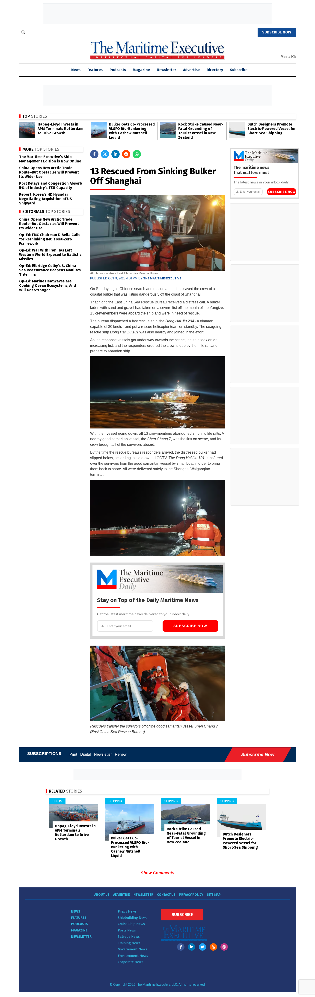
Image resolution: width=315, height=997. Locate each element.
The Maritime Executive (162, 278)
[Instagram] (224, 947)
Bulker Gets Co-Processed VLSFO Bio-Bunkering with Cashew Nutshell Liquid (132, 131)
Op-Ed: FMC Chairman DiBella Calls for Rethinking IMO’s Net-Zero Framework (49, 239)
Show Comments (157, 873)
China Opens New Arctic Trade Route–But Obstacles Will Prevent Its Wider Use (49, 172)
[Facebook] (180, 947)
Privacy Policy (191, 895)
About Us (102, 895)
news (75, 70)
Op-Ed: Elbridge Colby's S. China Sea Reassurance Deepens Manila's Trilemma (50, 270)
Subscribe (238, 70)
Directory (215, 70)
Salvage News (129, 936)
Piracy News (127, 911)
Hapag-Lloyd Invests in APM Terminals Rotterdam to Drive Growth (60, 128)
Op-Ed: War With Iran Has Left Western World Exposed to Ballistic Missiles (50, 254)
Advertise (191, 70)
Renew (121, 754)
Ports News (127, 930)
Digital (85, 754)
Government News (132, 949)
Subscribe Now (190, 626)
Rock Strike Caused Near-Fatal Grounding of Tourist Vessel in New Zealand (200, 131)
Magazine (141, 70)
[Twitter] (202, 947)
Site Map (214, 895)
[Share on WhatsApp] (137, 154)
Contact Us (166, 895)
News (75, 911)
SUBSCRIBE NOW (276, 32)
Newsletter (166, 70)
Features (95, 70)
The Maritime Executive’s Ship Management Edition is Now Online (50, 159)
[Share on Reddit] (126, 154)
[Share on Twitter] (105, 154)
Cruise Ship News (131, 924)
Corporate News (130, 962)
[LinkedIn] (191, 947)
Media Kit (288, 57)
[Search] (23, 33)
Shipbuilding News (132, 918)
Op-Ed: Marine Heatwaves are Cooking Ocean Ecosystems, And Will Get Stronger (47, 285)
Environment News (133, 956)
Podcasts (118, 70)
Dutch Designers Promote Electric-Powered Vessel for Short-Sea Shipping (271, 128)
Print (73, 754)
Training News (129, 943)
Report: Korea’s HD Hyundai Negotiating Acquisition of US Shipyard (45, 198)
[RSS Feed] (213, 947)
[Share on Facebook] (94, 154)
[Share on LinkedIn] (115, 154)
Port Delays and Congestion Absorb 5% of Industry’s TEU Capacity (50, 185)
